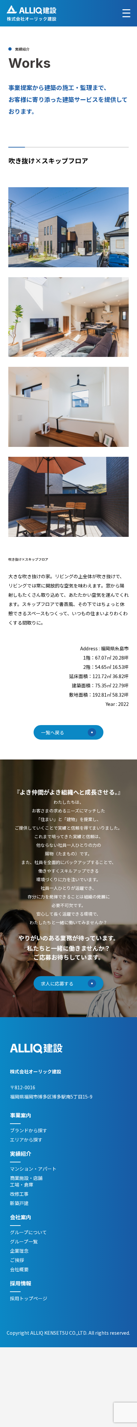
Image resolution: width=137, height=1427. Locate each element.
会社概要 (19, 1269)
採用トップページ (28, 1298)
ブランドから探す (28, 1130)
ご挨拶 (17, 1260)
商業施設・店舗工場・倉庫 (26, 1181)
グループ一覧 (24, 1241)
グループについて (28, 1232)
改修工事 (19, 1193)
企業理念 (19, 1250)
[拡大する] (120, 196)
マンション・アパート (33, 1168)
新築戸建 (19, 1203)
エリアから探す (26, 1139)
